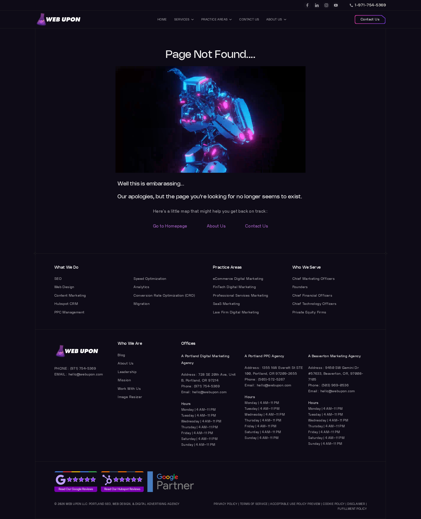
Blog (121, 355)
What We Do (66, 267)
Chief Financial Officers (312, 295)
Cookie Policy (334, 504)
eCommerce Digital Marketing (238, 279)
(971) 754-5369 (83, 368)
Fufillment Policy (352, 509)
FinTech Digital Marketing (234, 287)
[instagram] (326, 5)
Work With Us (129, 389)
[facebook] (307, 5)
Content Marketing (70, 295)
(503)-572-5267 (271, 379)
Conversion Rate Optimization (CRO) (164, 295)
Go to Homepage (170, 226)
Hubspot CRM (66, 304)
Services (182, 19)
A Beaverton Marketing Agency (334, 356)
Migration (142, 304)
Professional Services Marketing (240, 295)
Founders (300, 287)
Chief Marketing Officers (313, 279)
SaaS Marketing (226, 304)
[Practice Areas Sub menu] (230, 19)
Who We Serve (306, 267)
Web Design (64, 287)
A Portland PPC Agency (264, 356)
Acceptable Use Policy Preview (295, 504)
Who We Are (130, 344)
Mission (124, 380)
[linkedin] (317, 5)
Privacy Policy (225, 504)
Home (162, 19)
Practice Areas (214, 19)
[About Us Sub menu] (285, 19)
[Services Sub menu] (192, 19)
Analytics (141, 287)
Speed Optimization (150, 279)
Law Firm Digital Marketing (236, 312)
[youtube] (336, 5)
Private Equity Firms (309, 312)
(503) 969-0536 (335, 385)
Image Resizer (130, 397)
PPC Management (69, 312)
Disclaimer (356, 504)
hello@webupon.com (85, 374)
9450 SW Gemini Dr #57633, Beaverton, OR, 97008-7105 (335, 373)
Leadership (127, 372)
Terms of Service (254, 504)
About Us (274, 19)
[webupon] (58, 19)
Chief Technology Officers (314, 304)
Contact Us (249, 19)
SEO (58, 279)
